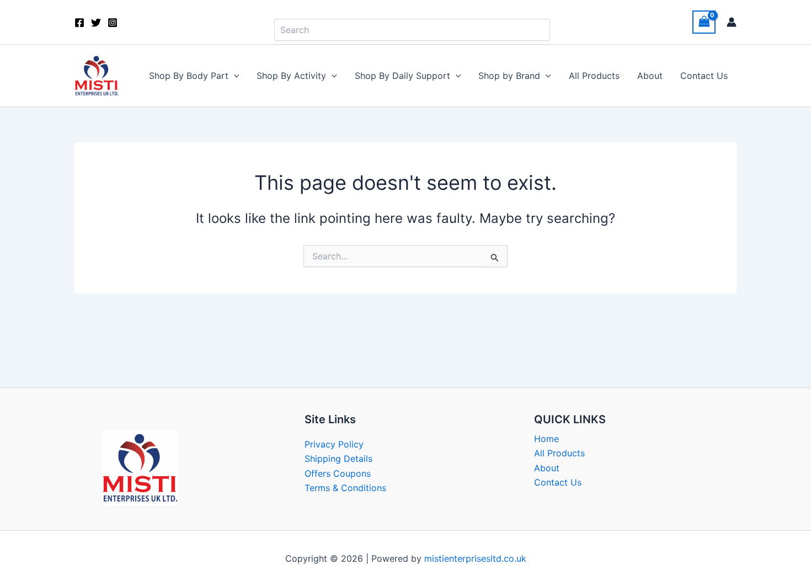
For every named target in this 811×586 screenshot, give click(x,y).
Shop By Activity (291, 75)
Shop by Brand (509, 75)
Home (546, 438)
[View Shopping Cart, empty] (704, 21)
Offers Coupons (338, 473)
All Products (594, 75)
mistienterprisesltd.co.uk (475, 558)
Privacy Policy (334, 444)
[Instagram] (113, 23)
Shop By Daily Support (402, 75)
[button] (233, 76)
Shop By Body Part (188, 75)
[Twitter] (96, 23)
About (650, 75)
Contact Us (704, 75)
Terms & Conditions (345, 487)
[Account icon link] (732, 22)
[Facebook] (79, 23)
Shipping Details (338, 458)
